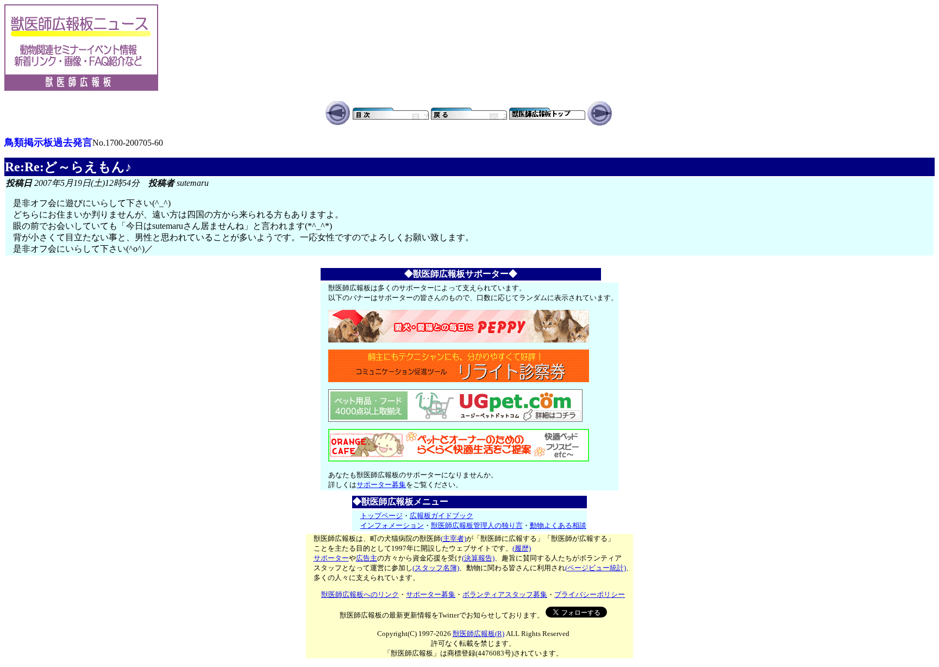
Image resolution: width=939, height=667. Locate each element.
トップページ (381, 516)
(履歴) (521, 548)
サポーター (331, 558)
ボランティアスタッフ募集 (504, 594)
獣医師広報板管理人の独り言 (477, 525)
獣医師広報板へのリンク (360, 594)
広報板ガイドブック (441, 516)
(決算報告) (478, 558)
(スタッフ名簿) (435, 568)
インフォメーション (392, 525)
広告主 (366, 558)
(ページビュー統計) (595, 568)
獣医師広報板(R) (478, 633)
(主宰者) (453, 538)
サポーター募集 (381, 485)
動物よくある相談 (558, 525)
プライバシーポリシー (589, 594)
